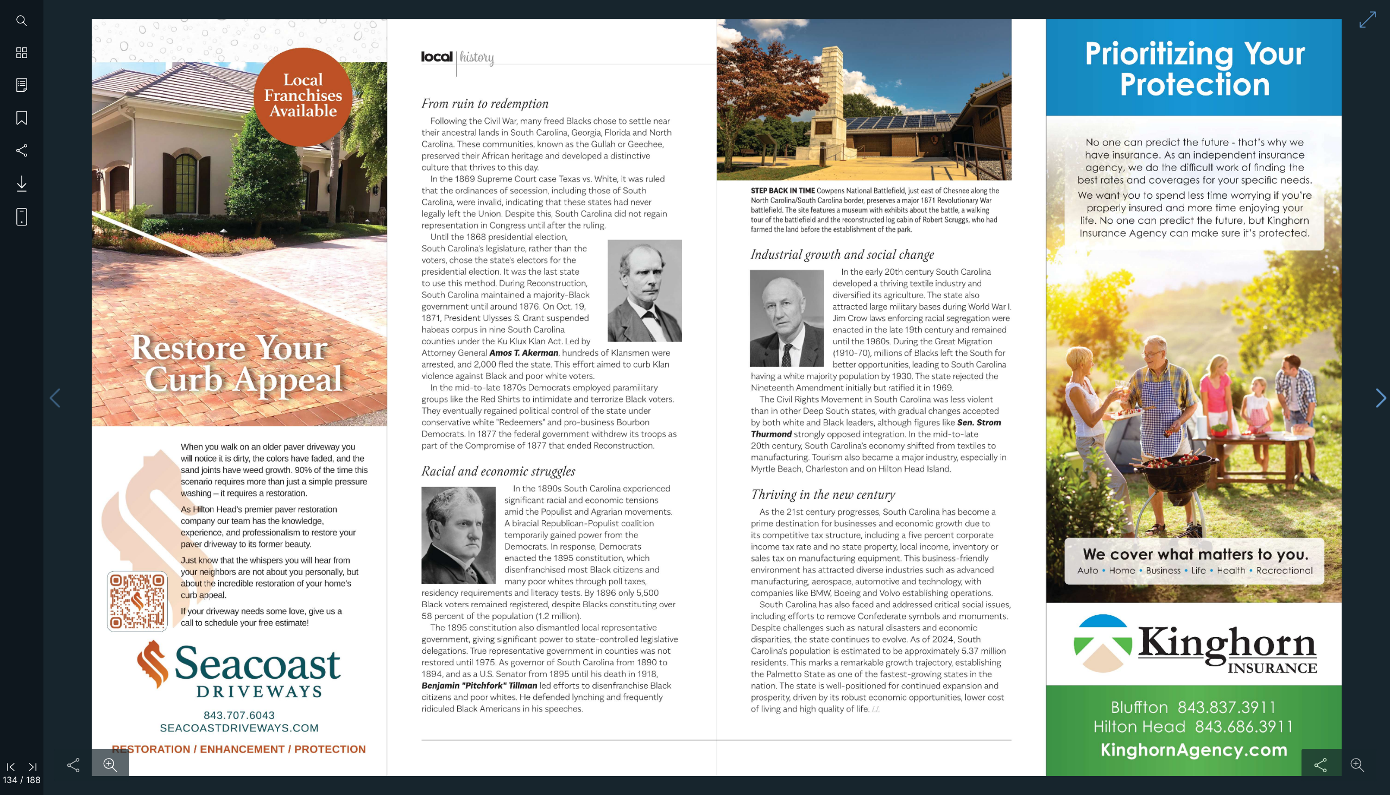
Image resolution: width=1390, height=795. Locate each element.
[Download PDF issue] (17, 183)
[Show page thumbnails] (21, 53)
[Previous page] (55, 398)
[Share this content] (73, 765)
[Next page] (1381, 398)
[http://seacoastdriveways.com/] (136, 601)
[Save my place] (21, 118)
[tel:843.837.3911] (1226, 707)
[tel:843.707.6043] (239, 715)
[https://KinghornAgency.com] (1195, 751)
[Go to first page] (11, 766)
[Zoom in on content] (110, 765)
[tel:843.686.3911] (1243, 726)
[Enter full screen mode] (1367, 19)
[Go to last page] (32, 766)
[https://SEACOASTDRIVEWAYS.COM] (239, 727)
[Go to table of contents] (21, 86)
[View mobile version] (17, 216)
